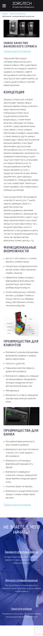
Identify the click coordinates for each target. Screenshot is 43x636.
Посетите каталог (21, 608)
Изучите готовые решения (21, 580)
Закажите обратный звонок (21, 552)
